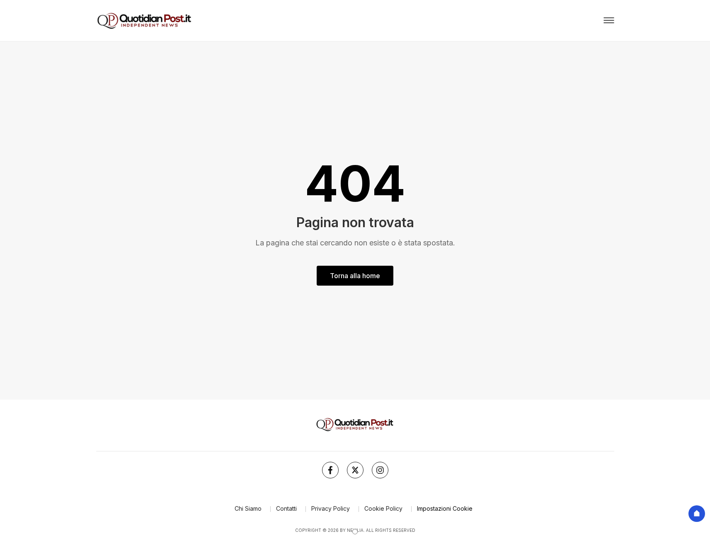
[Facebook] (330, 470)
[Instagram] (380, 470)
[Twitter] (355, 470)
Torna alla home (355, 276)
